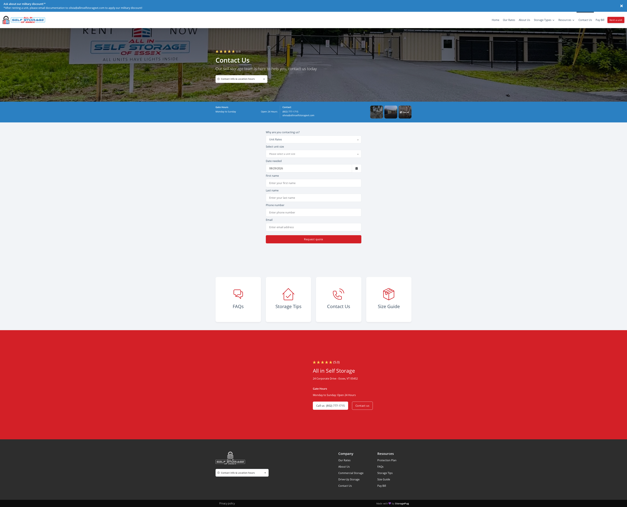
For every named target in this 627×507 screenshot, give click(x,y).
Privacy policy (227, 503)
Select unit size (275, 146)
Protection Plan (386, 460)
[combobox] (241, 79)
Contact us (362, 405)
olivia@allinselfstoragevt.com (298, 115)
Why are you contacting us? (283, 132)
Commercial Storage (350, 473)
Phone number (275, 205)
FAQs (380, 466)
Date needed (274, 161)
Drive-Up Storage (349, 479)
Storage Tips (385, 473)
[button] (376, 112)
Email (269, 220)
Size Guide (383, 479)
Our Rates (344, 460)
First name (272, 175)
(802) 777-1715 (290, 111)
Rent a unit (616, 20)
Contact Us (345, 486)
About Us (344, 466)
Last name (272, 190)
